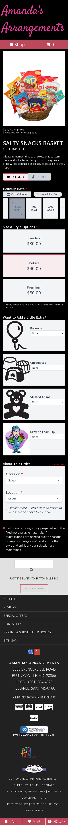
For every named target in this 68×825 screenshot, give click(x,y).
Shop (20, 44)
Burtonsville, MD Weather (26, 791)
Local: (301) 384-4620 (34, 681)
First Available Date (47, 194)
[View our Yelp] (37, 653)
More (8, 168)
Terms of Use (34, 810)
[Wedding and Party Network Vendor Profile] (34, 772)
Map (35, 821)
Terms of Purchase (45, 804)
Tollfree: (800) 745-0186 (34, 688)
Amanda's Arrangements (33, 20)
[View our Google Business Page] (31, 653)
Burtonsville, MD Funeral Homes (33, 778)
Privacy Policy (17, 804)
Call (12, 821)
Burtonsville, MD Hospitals (34, 785)
